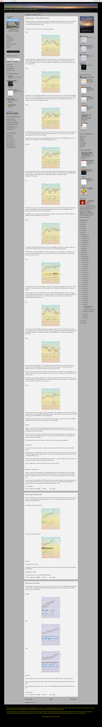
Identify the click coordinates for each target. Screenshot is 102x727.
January (84, 258)
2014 (82, 234)
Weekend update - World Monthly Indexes (37, 18)
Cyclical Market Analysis (86, 169)
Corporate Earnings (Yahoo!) (12, 124)
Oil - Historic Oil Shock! (90, 171)
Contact (8, 47)
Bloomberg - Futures (11, 70)
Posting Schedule (10, 39)
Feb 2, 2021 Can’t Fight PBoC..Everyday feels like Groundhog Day (86, 118)
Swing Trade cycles (12, 105)
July (83, 246)
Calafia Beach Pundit (12, 90)
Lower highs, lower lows (90, 56)
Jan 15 (85, 286)
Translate (16, 61)
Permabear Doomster (13, 6)
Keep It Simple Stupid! (86, 178)
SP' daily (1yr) (9, 135)
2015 (82, 232)
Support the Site (10, 40)
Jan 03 (85, 314)
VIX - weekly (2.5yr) (11, 140)
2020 (82, 222)
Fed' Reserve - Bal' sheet (11, 120)
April (84, 252)
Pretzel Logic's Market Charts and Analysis (87, 77)
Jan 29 (85, 264)
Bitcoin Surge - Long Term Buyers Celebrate (90, 163)
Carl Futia (10, 76)
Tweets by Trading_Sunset (12, 55)
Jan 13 (85, 290)
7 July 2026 (15, 81)
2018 (82, 226)
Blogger (58, 716)
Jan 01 (85, 318)
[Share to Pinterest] (54, 488)
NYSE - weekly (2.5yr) (11, 145)
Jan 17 (85, 284)
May (84, 250)
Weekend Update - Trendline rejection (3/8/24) (90, 90)
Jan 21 (85, 278)
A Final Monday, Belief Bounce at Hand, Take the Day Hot (87, 156)
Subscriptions (9, 37)
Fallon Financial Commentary (87, 160)
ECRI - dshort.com (10, 126)
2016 (82, 230)
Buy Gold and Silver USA (86, 45)
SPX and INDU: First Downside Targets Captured (90, 80)
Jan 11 (85, 292)
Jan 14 (85, 288)
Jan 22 (85, 276)
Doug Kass (82, 146)
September (85, 242)
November (85, 238)
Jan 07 (85, 300)
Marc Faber (82, 139)
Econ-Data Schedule (11, 119)
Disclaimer (9, 46)
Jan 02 (85, 316)
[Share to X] (52, 488)
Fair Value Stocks (85, 55)
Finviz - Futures (10, 66)
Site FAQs (9, 42)
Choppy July (89, 65)
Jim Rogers (82, 137)
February (84, 256)
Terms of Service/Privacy (12, 44)
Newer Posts (28, 699)
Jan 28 (85, 266)
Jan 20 (85, 280)
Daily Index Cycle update (32, 583)
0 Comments (44, 577)
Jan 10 (85, 294)
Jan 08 (85, 298)
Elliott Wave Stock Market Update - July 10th (90, 108)
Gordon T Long (83, 136)
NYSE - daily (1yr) (10, 144)
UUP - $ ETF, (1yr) (11, 142)
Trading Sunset (84, 36)
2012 (82, 323)
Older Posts (73, 699)
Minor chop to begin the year (33, 494)
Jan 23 (85, 274)
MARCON (83, 64)
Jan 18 (85, 282)
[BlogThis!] (50, 488)
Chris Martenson (83, 143)
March (84, 254)
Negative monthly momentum (90, 47)
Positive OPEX (89, 37)
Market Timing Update (86, 87)
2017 (82, 228)
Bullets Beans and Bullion (86, 188)
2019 (82, 224)
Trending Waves (84, 105)
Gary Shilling (82, 145)
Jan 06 (85, 302)
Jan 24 (85, 272)
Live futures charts (10, 68)
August (84, 244)
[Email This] (49, 488)
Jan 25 (85, 270)
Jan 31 (85, 260)
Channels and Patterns (86, 96)
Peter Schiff (82, 141)
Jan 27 (85, 268)
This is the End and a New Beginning (13, 101)
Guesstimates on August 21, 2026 (14, 77)
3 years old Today (90, 189)
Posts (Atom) (33, 702)
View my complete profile (85, 217)
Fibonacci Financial (12, 80)
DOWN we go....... (11, 106)
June (84, 248)
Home (51, 699)
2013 (82, 321)
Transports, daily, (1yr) (11, 147)
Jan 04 (85, 304)
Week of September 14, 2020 (90, 180)
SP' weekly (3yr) (10, 137)
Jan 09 (85, 296)
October (84, 240)
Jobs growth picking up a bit (17, 91)
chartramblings (84, 123)
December (85, 236)
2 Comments (44, 488)
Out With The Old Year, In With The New (90, 99)
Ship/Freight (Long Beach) (12, 127)
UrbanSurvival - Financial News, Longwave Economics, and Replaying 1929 (87, 153)
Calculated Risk (11, 99)
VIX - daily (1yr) (10, 138)
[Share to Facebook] (53, 488)
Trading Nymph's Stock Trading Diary (86, 115)
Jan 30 (85, 262)
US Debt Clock (10, 129)
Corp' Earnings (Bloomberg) (12, 122)
